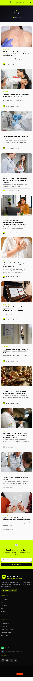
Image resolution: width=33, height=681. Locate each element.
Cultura (3, 608)
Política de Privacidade (7, 670)
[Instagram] (2, 660)
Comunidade (4, 599)
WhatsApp (7, 647)
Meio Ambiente (5, 614)
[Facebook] (7, 660)
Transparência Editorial (7, 629)
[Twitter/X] (11, 660)
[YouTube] (15, 660)
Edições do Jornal (6, 632)
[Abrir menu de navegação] (3, 3)
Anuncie (3, 638)
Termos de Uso (18, 670)
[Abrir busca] (30, 3)
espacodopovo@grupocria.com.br (12, 651)
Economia (4, 605)
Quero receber (16, 564)
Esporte (3, 611)
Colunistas (4, 626)
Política (3, 602)
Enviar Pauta (4, 635)
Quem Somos (5, 623)
